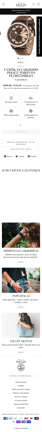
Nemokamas (18, 88)
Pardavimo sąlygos (21, 397)
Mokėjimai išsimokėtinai (21, 393)
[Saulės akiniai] (21, 325)
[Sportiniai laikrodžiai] (21, 235)
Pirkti (21, 262)
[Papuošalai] (21, 280)
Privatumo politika (21, 400)
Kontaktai (21, 386)
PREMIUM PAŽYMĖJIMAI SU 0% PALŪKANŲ (21, 143)
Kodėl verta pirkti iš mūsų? (21, 389)
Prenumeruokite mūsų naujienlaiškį (20, 414)
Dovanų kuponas (21, 382)
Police (21, 66)
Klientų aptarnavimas (20, 376)
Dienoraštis (21, 408)
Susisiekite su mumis (21, 149)
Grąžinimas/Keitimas (21, 404)
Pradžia (20, 62)
